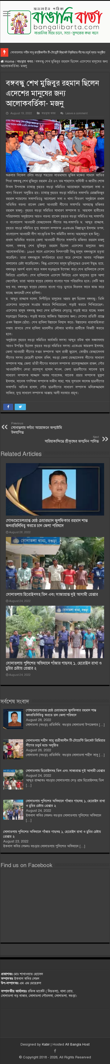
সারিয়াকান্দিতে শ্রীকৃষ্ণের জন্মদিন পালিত (72, 439)
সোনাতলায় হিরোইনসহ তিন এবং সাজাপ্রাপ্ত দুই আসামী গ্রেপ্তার (52, 594)
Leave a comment (76, 113)
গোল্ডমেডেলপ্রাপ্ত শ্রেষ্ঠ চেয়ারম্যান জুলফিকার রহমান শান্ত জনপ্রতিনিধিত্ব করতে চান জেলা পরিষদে (47, 523)
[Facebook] (55, 1051)
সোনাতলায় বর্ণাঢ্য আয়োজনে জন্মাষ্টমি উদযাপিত (36, 428)
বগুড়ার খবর (25, 61)
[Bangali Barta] (55, 22)
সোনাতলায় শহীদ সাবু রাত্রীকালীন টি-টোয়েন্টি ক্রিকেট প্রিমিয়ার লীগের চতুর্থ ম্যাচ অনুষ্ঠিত (57, 52)
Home (9, 61)
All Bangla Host (77, 1044)
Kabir (46, 1044)
